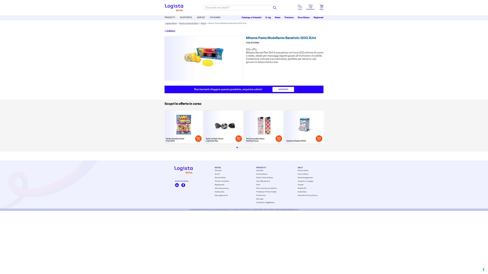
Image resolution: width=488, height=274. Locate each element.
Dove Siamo (304, 18)
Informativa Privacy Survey (307, 195)
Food (258, 185)
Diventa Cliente (220, 177)
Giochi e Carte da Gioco (189, 23)
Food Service (261, 195)
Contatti (300, 185)
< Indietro (170, 31)
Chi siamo (218, 170)
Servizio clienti (303, 170)
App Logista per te (221, 195)
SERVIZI (201, 18)
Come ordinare (303, 174)
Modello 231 (302, 188)
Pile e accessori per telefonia (266, 188)
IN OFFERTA (186, 18)
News (277, 18)
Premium (289, 18)
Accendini (259, 170)
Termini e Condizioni (222, 181)
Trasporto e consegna (305, 181)
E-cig (268, 18)
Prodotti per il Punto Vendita (266, 192)
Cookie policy (219, 192)
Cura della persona (263, 181)
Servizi (217, 174)
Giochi (203, 23)
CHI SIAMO (215, 18)
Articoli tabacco (261, 174)
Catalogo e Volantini (251, 18)
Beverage (259, 199)
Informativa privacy (222, 188)
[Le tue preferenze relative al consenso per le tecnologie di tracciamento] (483, 269)
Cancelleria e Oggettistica (265, 202)
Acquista (283, 89)
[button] (237, 147)
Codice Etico (302, 192)
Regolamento (219, 185)
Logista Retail (171, 23)
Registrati (318, 18)
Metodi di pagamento (305, 177)
